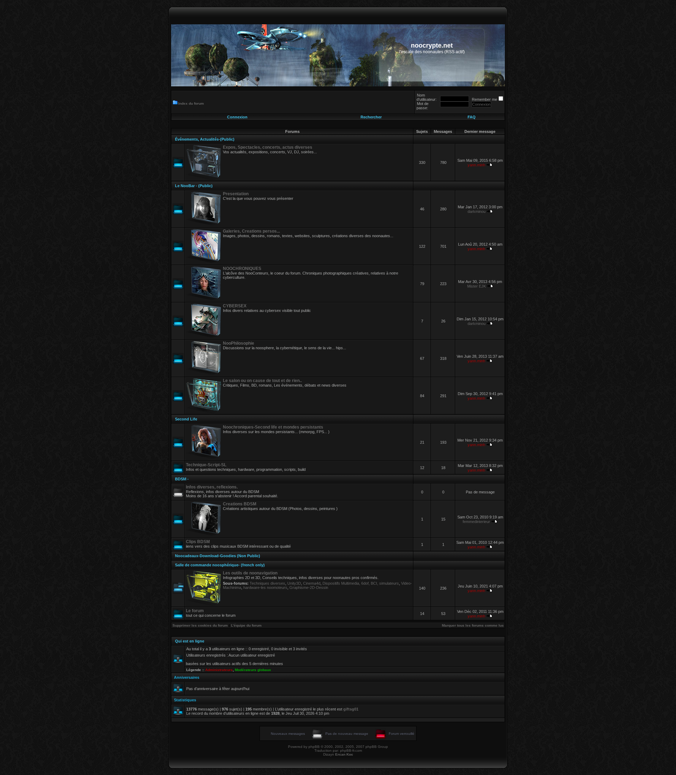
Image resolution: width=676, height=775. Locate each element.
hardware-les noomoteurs (265, 587)
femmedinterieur (476, 521)
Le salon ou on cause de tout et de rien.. (262, 380)
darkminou (477, 211)
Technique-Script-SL (206, 464)
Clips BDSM (198, 541)
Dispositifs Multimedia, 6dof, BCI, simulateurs (361, 583)
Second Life (186, 419)
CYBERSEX (234, 305)
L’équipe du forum (246, 625)
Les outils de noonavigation (250, 573)
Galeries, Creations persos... (251, 231)
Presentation (236, 193)
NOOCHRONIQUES (242, 268)
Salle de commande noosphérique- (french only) (220, 565)
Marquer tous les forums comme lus (473, 625)
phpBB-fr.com (351, 750)
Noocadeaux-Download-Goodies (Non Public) (217, 556)
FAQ (472, 117)
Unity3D (294, 583)
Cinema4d (311, 583)
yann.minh (476, 165)
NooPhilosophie (238, 343)
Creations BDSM (239, 504)
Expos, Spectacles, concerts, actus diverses (267, 147)
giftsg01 (350, 709)
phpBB (314, 747)
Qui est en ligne (189, 641)
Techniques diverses (267, 583)
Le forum (195, 610)
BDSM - (182, 479)
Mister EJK (476, 286)
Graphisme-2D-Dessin (308, 587)
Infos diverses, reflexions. (212, 487)
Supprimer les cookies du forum (200, 625)
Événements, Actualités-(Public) (204, 139)
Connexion (237, 117)
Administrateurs (219, 670)
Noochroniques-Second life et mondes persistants (273, 427)
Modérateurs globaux (253, 670)
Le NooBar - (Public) (194, 186)
